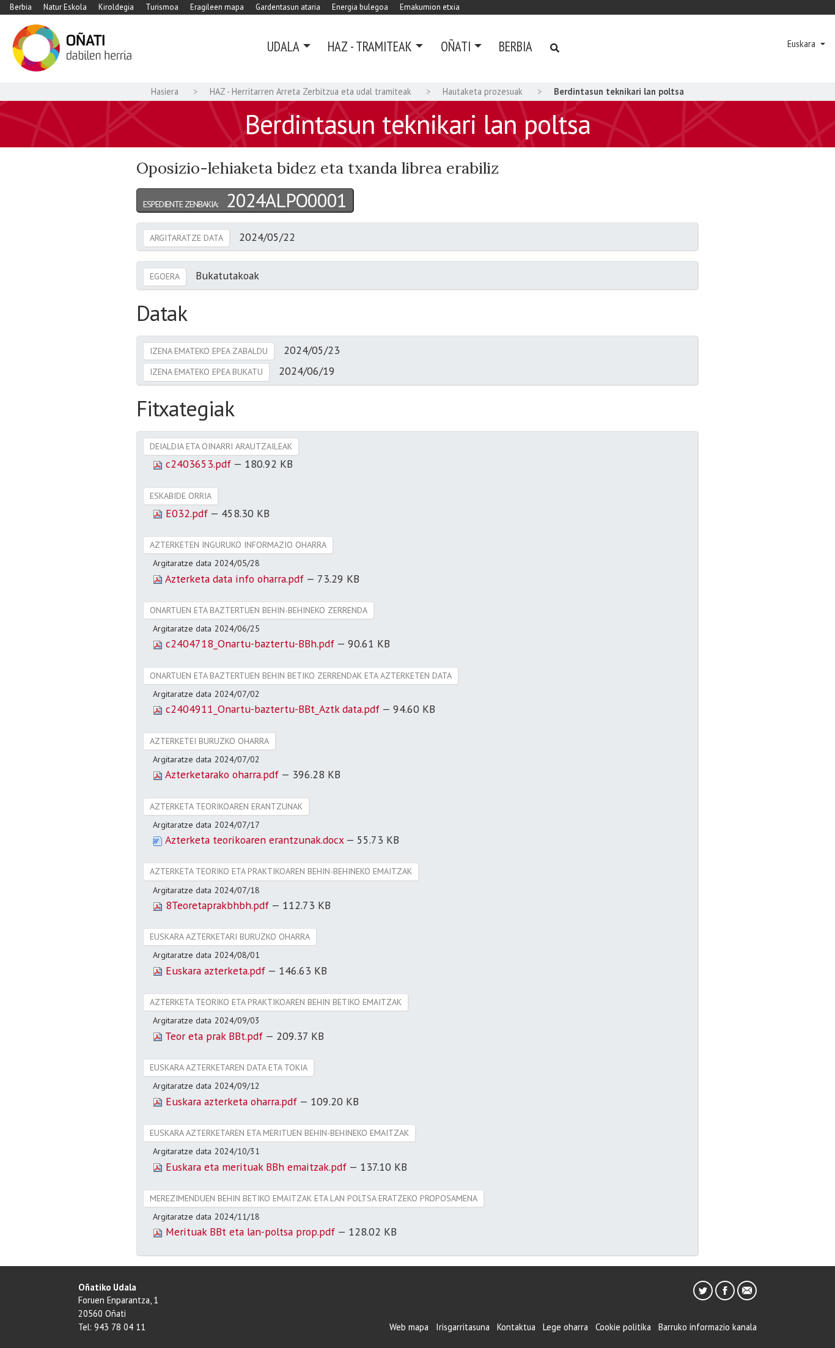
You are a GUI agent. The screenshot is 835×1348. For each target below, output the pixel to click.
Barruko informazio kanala (707, 1327)
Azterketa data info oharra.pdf (234, 579)
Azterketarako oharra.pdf (222, 774)
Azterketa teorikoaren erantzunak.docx (254, 840)
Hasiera (164, 91)
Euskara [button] (802, 44)
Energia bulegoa (360, 7)
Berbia (21, 7)
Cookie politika (623, 1327)
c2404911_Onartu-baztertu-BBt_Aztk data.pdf (272, 709)
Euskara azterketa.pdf (215, 970)
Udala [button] (283, 46)
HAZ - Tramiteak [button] (370, 46)
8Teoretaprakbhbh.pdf (217, 905)
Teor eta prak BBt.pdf (214, 1036)
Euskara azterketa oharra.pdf (231, 1101)
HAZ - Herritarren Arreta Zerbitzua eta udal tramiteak (310, 91)
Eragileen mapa (217, 7)
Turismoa (161, 7)
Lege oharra (565, 1327)
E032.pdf (186, 513)
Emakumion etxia (430, 7)
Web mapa (409, 1327)
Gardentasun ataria (288, 7)
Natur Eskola (65, 7)
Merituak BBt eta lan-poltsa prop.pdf (250, 1232)
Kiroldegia (116, 7)
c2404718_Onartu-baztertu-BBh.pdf (250, 643)
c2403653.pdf (198, 464)
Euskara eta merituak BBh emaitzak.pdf (256, 1167)
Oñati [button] (456, 46)
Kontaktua (516, 1327)
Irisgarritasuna (463, 1327)
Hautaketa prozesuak (483, 91)
